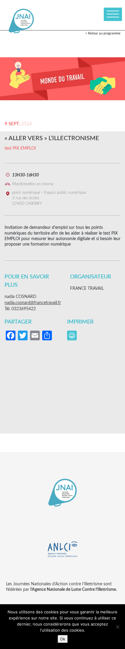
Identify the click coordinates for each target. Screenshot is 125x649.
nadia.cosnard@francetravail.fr (33, 303)
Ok (62, 639)
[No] (117, 627)
